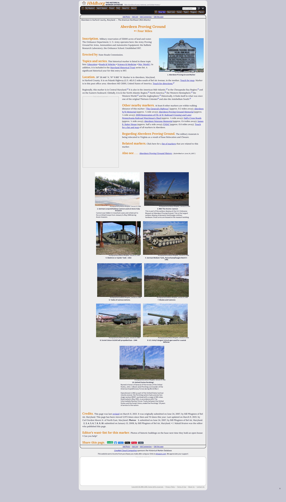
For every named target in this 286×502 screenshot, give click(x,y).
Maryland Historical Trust (122, 67)
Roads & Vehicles (107, 64)
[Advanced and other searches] (203, 8)
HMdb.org (96, 3)
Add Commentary (146, 17)
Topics (186, 12)
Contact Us (200, 487)
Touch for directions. (163, 83)
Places (201, 12)
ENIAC (166, 124)
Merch (133, 8)
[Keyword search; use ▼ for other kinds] (198, 8)
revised (116, 413)
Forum (111, 8)
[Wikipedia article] (127, 89)
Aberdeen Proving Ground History (155, 153)
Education (92, 64)
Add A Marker (102, 8)
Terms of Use (181, 487)
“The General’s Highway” (157, 108)
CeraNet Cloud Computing (125, 450)
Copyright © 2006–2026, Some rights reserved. (147, 487)
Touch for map (187, 80)
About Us (125, 8)
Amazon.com (161, 454)
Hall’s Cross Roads (192, 118)
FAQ (118, 8)
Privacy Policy (170, 487)
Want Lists (171, 12)
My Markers (90, 8)
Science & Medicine (126, 64)
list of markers (169, 143)
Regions (194, 12)
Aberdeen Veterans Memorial (158, 121)
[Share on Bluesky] (115, 443)
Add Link (135, 17)
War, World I (144, 64)
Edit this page (158, 17)
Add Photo (126, 17)
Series (179, 12)
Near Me (162, 12)
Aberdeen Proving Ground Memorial (176, 111)
